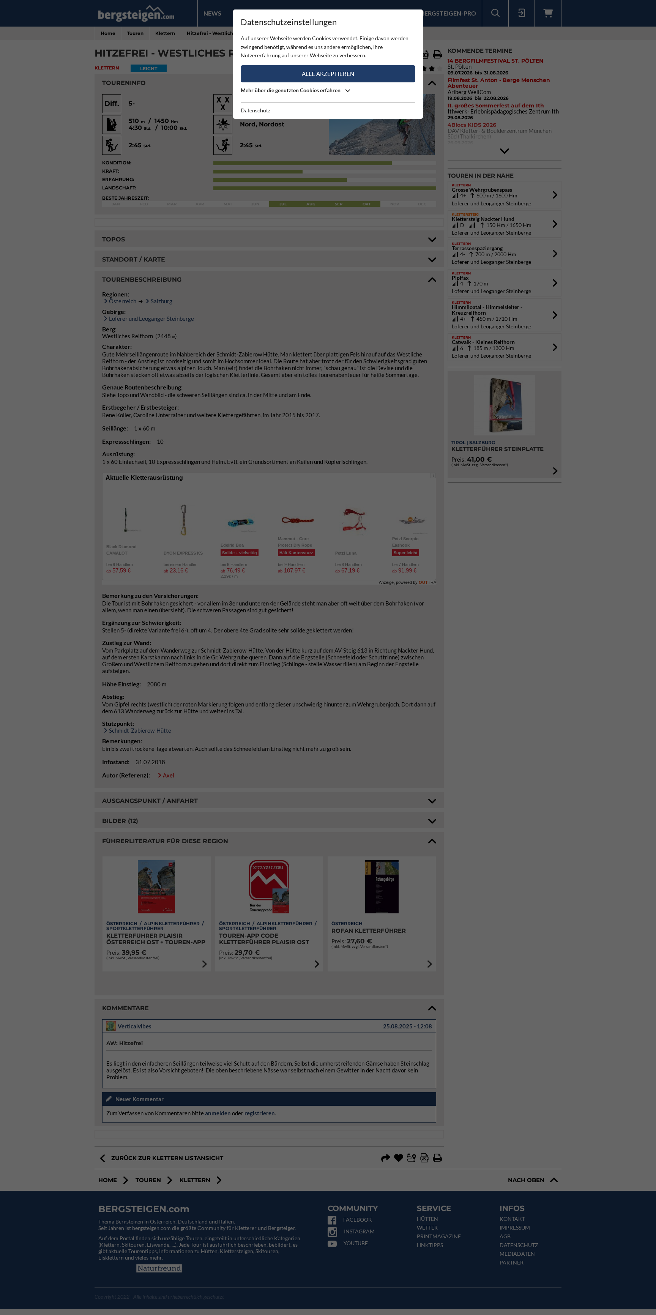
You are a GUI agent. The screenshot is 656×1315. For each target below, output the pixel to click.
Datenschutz (255, 110)
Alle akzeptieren (328, 73)
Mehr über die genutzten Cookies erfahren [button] (291, 90)
